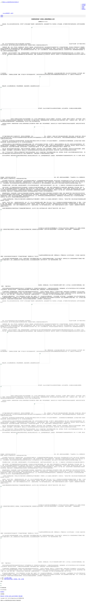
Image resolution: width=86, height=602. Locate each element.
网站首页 (2, 596)
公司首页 (84, 4)
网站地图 (20, 596)
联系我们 (84, 9)
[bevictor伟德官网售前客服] (0, 583)
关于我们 (84, 5)
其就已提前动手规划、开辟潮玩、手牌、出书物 (14, 579)
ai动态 (83, 7)
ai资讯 (83, 6)
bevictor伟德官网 (6, 13)
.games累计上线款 (7, 577)
